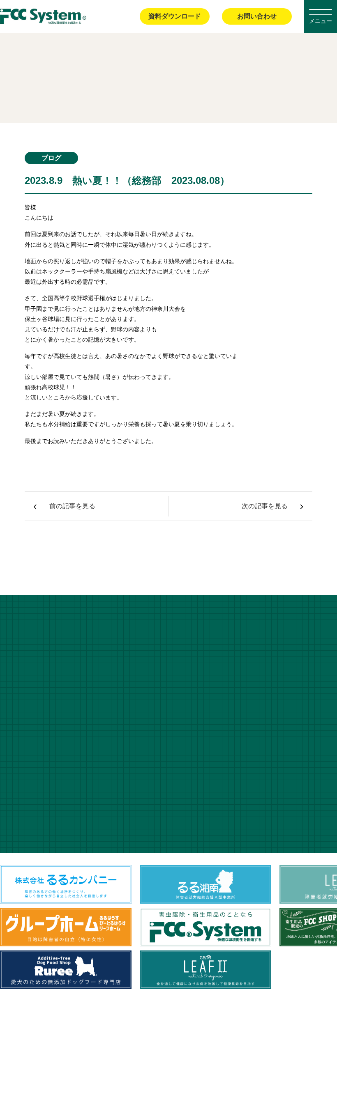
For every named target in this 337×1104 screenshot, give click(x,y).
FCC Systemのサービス (219, 1037)
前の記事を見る (72, 506)
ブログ (327, 1037)
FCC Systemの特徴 (145, 1037)
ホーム (15, 137)
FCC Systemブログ (58, 137)
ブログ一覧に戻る (168, 550)
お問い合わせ (257, 16)
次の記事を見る (265, 506)
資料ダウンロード (174, 16)
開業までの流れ (286, 1037)
